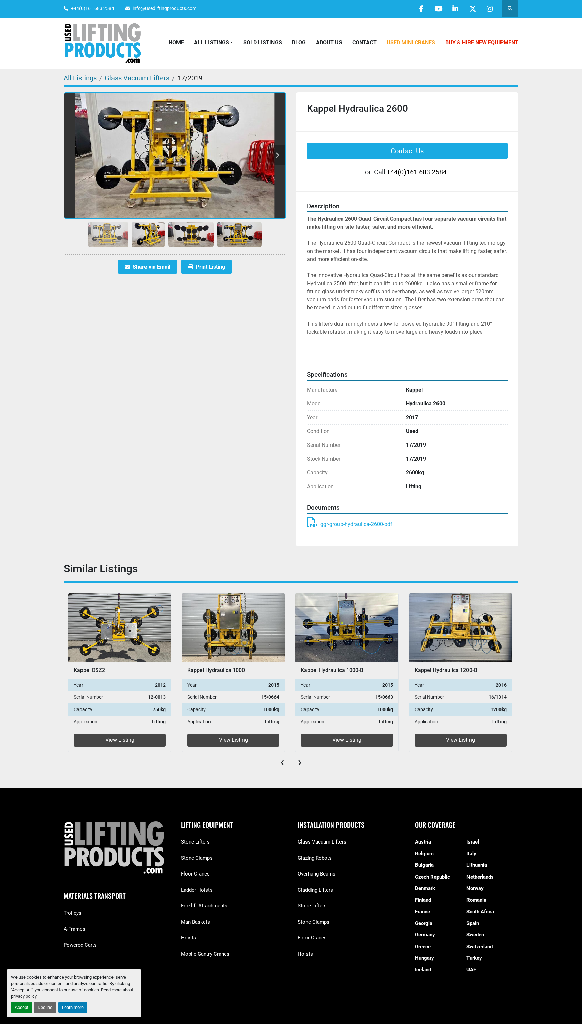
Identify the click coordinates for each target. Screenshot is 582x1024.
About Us (329, 42)
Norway (475, 888)
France (422, 912)
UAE (471, 970)
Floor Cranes (195, 874)
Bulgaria (424, 865)
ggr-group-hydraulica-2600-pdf (356, 524)
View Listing (119, 740)
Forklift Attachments (204, 906)
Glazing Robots (315, 858)
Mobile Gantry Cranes (205, 954)
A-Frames (74, 929)
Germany (425, 935)
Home (176, 42)
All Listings (211, 42)
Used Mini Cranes (411, 42)
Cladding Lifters (315, 890)
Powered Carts (80, 945)
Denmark (425, 888)
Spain (472, 923)
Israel (472, 842)
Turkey (474, 958)
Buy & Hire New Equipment (481, 42)
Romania (476, 900)
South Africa (480, 912)
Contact (364, 42)
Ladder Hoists (197, 890)
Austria (423, 842)
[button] (213, 43)
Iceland (423, 970)
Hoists (188, 938)
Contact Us (407, 151)
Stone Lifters (195, 842)
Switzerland (479, 947)
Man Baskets (195, 922)
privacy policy (23, 996)
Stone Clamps (197, 858)
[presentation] (282, 762)
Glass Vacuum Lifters (322, 842)
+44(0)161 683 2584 (92, 8)
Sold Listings (262, 42)
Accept (21, 1007)
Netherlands (480, 877)
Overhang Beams (316, 874)
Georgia (423, 923)
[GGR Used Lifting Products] (115, 848)
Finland (423, 900)
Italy (471, 854)
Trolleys (73, 913)
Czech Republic (432, 877)
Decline (45, 1007)
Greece (423, 947)
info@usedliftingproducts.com (164, 8)
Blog (299, 42)
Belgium (424, 854)
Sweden (475, 935)
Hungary (424, 958)
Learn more (73, 1007)
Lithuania (476, 865)
